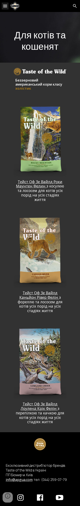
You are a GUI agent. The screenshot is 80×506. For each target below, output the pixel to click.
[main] (40, 37)
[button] (5, 6)
